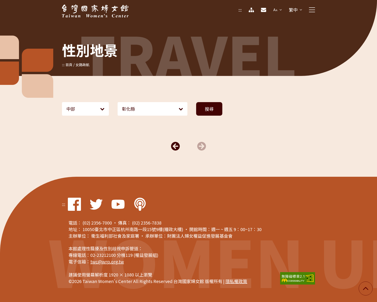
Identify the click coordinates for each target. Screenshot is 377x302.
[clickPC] (312, 9)
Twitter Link (96, 204)
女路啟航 (82, 64)
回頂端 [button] (366, 288)
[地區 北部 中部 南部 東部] (85, 109)
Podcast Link (139, 204)
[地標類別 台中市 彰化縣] (152, 109)
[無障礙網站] (297, 278)
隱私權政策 (236, 281)
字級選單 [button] (277, 9)
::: (240, 10)
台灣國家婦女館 (77, 7)
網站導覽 (251, 9)
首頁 (68, 64)
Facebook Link (74, 204)
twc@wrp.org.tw (107, 261)
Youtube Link (118, 204)
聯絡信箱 (263, 9)
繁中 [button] (293, 10)
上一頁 (175, 146)
